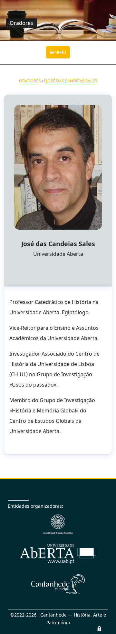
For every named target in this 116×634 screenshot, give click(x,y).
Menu (60, 52)
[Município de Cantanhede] (58, 584)
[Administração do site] (99, 628)
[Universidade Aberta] (58, 554)
